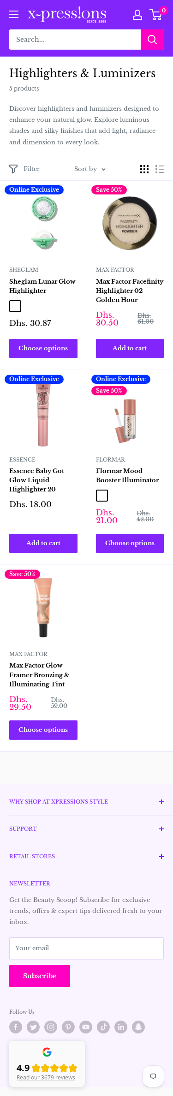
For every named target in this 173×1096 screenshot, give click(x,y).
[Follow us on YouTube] (85, 1027)
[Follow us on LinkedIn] (120, 1027)
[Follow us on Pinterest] (68, 1027)
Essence (22, 460)
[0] (156, 14)
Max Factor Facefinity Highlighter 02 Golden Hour (129, 291)
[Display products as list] (159, 169)
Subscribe (39, 976)
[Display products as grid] (144, 169)
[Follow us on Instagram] (50, 1027)
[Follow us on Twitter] (33, 1027)
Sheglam (23, 270)
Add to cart (130, 348)
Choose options (43, 348)
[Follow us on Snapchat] (138, 1027)
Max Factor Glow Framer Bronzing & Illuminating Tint (39, 675)
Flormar (110, 460)
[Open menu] (13, 14)
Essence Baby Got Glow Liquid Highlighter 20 (36, 480)
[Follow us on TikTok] (103, 1027)
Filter (32, 169)
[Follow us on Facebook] (15, 1027)
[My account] (137, 15)
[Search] (152, 39)
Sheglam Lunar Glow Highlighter (42, 286)
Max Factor (115, 270)
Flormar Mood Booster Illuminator (127, 475)
